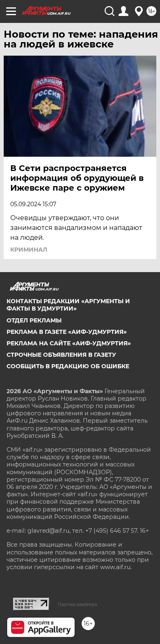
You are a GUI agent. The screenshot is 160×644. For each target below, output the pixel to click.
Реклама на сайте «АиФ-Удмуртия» (69, 343)
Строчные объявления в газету (61, 354)
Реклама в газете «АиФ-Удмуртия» (67, 332)
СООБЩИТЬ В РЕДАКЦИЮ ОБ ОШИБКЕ (68, 366)
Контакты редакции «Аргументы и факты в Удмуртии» (68, 304)
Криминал (28, 249)
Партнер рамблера (77, 604)
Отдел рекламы (34, 320)
